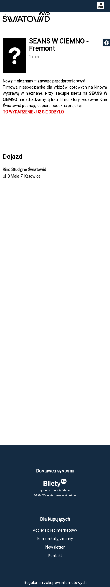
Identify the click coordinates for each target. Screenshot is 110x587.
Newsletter (55, 547)
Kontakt (55, 555)
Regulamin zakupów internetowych (55, 582)
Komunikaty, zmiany (55, 538)
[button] (106, 42)
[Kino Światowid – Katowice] (25, 17)
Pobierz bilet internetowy (55, 530)
